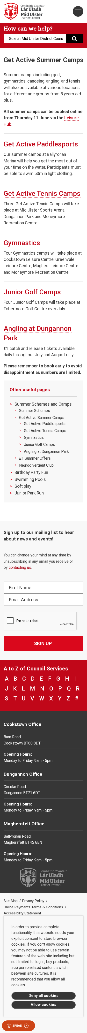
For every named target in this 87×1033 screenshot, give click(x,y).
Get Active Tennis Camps (42, 193)
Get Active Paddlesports (41, 144)
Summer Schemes (34, 410)
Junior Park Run (29, 493)
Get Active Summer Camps (41, 417)
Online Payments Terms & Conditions (34, 907)
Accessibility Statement (22, 913)
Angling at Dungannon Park (46, 451)
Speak (17, 1025)
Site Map (11, 901)
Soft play (22, 486)
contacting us (20, 567)
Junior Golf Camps (32, 292)
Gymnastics (22, 243)
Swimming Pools (30, 479)
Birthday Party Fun (31, 472)
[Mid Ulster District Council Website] (22, 11)
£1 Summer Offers (35, 458)
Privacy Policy (33, 901)
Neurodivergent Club (36, 465)
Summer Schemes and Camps (43, 404)
